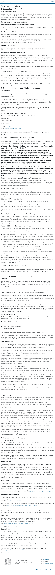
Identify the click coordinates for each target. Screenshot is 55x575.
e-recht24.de (8, 552)
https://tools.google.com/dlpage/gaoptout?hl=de (41, 491)
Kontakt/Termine (48, 570)
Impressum (32, 570)
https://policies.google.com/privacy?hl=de (15, 550)
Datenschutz (39, 570)
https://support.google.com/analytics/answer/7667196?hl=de (18, 523)
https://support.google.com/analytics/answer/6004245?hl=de (22, 505)
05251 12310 (8, 126)
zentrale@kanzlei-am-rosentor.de (13, 128)
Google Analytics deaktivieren (14, 500)
